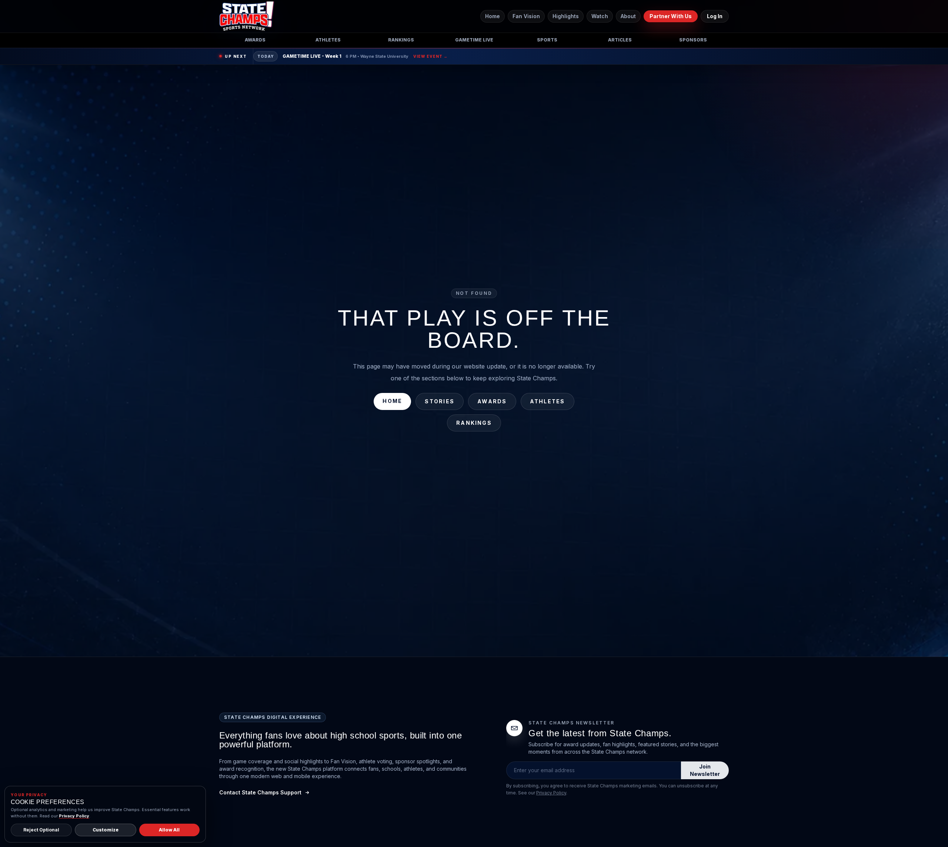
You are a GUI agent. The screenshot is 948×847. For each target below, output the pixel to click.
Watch (599, 16)
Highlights (566, 16)
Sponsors (693, 40)
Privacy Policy (551, 793)
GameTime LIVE (474, 40)
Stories (439, 401)
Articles (620, 40)
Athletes (328, 40)
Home (492, 16)
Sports (547, 40)
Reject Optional (41, 830)
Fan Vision (526, 16)
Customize (105, 830)
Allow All (169, 830)
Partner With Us (671, 16)
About (628, 16)
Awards (255, 40)
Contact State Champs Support (260, 792)
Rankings (401, 40)
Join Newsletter (705, 770)
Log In (714, 16)
